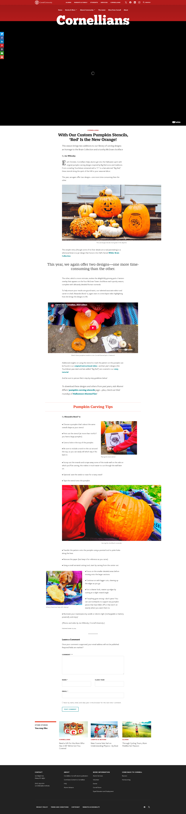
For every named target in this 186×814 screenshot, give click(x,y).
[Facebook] (2, 38)
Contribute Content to (74, 780)
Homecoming (126, 780)
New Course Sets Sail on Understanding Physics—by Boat (104, 744)
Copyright (75, 807)
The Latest (101, 10)
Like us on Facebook (130, 2)
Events (95, 783)
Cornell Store (97, 787)
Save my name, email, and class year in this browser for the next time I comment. (92, 703)
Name (65, 680)
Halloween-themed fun (85, 393)
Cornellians (115, 2)
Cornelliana (93, 130)
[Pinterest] (2, 45)
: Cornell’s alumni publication (76, 776)
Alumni (68, 2)
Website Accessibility (91, 807)
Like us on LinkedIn (135, 2)
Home (60, 10)
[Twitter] (2, 34)
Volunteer (96, 780)
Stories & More (70, 10)
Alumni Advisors (69, 787)
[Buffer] (2, 49)
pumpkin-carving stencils (82, 390)
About (126, 10)
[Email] (2, 53)
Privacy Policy (42, 807)
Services (104, 2)
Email (65, 691)
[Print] (2, 57)
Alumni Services (98, 776)
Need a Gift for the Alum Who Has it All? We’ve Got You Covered (71, 746)
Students (94, 2)
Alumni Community (86, 10)
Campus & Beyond (98, 739)
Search (147, 2)
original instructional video (85, 366)
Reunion (124, 776)
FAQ (65, 783)
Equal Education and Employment (103, 791)
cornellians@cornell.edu (42, 786)
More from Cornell (114, 10)
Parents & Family (80, 2)
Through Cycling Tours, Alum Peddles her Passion (134, 744)
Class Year (100, 680)
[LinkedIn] (2, 42)
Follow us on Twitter (126, 2)
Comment (67, 654)
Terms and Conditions (60, 807)
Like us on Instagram (139, 2)
